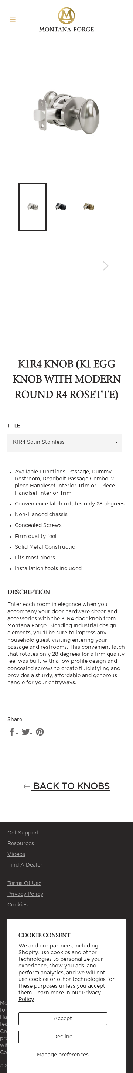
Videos (16, 854)
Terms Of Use (24, 883)
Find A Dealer (24, 865)
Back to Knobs (70, 786)
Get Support (23, 833)
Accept (63, 1018)
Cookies (17, 905)
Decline (62, 1036)
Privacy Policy (25, 894)
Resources (20, 843)
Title (13, 426)
